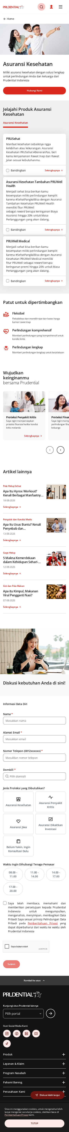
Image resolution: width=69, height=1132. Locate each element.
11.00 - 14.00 (34, 874)
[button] (51, 7)
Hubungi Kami (34, 90)
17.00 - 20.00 (13, 889)
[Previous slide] (50, 450)
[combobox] (34, 776)
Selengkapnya (52, 170)
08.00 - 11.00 (13, 874)
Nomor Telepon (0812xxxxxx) (23, 751)
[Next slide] (60, 450)
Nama (8, 714)
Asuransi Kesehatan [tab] (15, 122)
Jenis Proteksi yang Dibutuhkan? (24, 788)
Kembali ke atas (32, 980)
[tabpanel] (34, 210)
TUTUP (34, 1123)
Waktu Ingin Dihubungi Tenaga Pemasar (28, 864)
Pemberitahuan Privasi (43, 923)
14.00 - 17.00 (56, 874)
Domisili (9, 770)
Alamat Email (12, 732)
